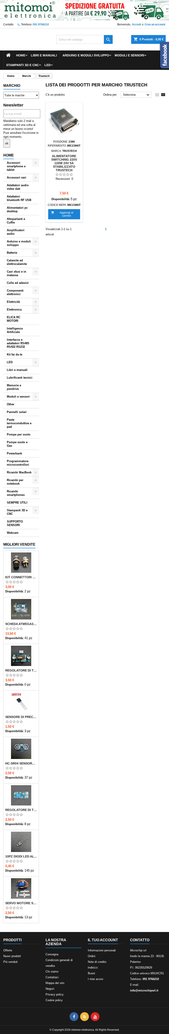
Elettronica (14, 309)
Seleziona (137, 95)
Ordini (91, 956)
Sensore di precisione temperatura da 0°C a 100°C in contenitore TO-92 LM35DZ (21, 717)
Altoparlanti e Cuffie (16, 220)
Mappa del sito (55, 983)
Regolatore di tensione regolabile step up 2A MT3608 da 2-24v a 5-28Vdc (21, 810)
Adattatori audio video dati (18, 187)
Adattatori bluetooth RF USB (19, 198)
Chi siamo (52, 971)
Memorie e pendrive (14, 387)
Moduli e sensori (129, 55)
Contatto (8, 24)
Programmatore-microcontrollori (18, 462)
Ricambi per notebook (15, 481)
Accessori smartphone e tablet (16, 166)
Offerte (7, 950)
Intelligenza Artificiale (15, 330)
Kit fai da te (14, 354)
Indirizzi (93, 967)
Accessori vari (16, 177)
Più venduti (10, 961)
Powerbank (14, 453)
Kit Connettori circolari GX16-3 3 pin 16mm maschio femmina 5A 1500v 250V (21, 577)
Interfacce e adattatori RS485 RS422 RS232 (18, 343)
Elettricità (13, 301)
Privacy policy (55, 994)
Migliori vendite (19, 544)
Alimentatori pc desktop (17, 209)
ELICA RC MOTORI (13, 319)
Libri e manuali (44, 55)
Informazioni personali (102, 950)
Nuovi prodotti (12, 956)
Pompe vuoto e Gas (17, 444)
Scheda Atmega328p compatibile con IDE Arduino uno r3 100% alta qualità (21, 624)
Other (10, 404)
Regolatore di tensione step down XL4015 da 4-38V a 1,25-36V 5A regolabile (21, 670)
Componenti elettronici (15, 292)
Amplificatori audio (15, 232)
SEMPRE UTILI (17, 502)
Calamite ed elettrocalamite (17, 262)
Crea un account (155, 24)
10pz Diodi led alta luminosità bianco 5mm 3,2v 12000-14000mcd (21, 856)
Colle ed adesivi (18, 283)
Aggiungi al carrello (62, 214)
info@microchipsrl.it (144, 990)
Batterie (12, 252)
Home (20, 55)
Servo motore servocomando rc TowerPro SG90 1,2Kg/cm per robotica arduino (21, 903)
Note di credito (97, 961)
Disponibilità (14, 591)
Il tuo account (103, 940)
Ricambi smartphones (16, 493)
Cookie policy (54, 1000)
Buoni (91, 973)
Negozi (50, 988)
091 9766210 (41, 24)
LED (47, 65)
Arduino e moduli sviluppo (85, 55)
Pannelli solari (17, 412)
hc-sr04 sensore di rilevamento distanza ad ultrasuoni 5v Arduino (21, 763)
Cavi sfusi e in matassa (16, 273)
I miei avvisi (95, 979)
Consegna (52, 954)
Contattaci (52, 977)
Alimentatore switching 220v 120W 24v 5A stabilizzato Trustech (64, 163)
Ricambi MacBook (19, 472)
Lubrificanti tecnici (19, 377)
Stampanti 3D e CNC (22, 65)
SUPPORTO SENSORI (15, 523)
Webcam (12, 532)
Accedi (136, 24)
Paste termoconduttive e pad (19, 423)
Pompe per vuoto (18, 434)
